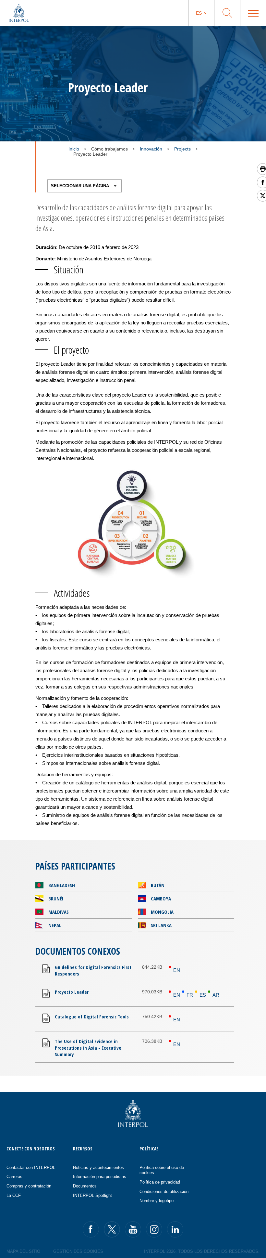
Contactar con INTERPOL (30, 1167)
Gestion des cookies (78, 1251)
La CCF (13, 1195)
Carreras (14, 1176)
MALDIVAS (58, 912)
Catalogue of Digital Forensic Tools (92, 1016)
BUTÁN (157, 885)
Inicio (73, 148)
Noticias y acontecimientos (98, 1167)
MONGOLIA (162, 912)
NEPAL (54, 925)
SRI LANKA (161, 925)
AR (215, 995)
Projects (182, 148)
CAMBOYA (161, 898)
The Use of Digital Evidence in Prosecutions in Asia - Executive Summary (88, 1047)
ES (203, 995)
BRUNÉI (55, 898)
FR (190, 995)
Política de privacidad (159, 1182)
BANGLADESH (61, 885)
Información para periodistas (99, 1176)
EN (176, 970)
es (199, 13)
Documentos (85, 1186)
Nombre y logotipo (156, 1200)
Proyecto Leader (72, 992)
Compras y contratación (28, 1186)
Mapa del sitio (23, 1251)
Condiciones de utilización (163, 1191)
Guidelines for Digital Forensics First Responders (93, 970)
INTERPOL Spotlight (92, 1195)
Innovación (151, 148)
